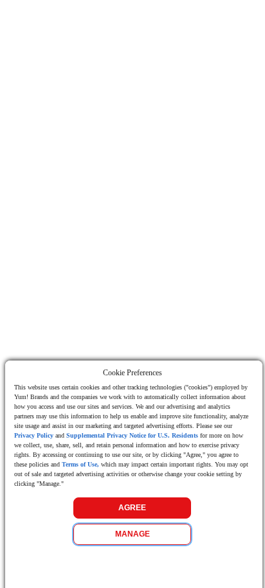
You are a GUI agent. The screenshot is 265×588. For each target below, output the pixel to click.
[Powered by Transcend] (10, 568)
